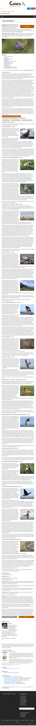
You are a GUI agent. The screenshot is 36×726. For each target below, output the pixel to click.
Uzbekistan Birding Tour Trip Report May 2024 (11, 668)
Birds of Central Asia (17, 664)
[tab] (11, 116)
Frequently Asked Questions (24, 712)
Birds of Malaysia (23, 696)
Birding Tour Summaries (15, 720)
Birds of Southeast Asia (24, 700)
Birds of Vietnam (23, 698)
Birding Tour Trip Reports (24, 720)
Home (3, 720)
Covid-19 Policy (22, 714)
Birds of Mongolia (23, 701)
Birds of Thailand (23, 704)
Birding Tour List (8, 720)
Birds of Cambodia (23, 697)
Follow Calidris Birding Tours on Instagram (9, 693)
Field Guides (31, 720)
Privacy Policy (22, 715)
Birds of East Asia (23, 702)
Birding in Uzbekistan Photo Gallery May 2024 (11, 672)
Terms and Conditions (23, 713)
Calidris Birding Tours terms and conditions (20, 686)
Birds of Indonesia (23, 699)
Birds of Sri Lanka (23, 703)
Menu (2, 16)
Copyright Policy (23, 716)
